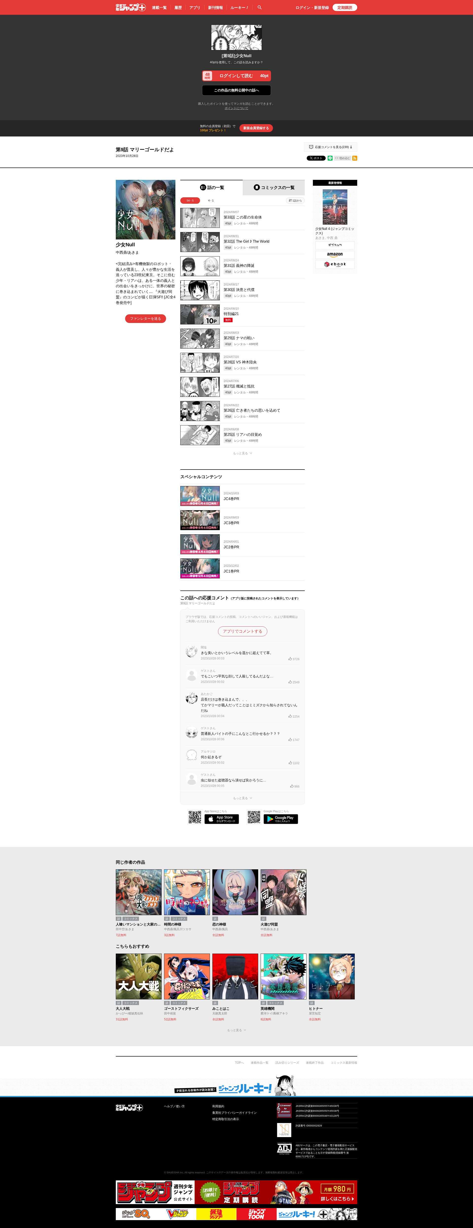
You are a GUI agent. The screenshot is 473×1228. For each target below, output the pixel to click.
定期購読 (345, 7)
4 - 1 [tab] (211, 200)
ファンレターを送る (145, 318)
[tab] (211, 187)
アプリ (195, 7)
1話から (297, 200)
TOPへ (239, 1062)
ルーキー (240, 7)
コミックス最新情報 (344, 1062)
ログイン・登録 (312, 7)
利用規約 (218, 1106)
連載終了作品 (315, 1062)
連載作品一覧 (260, 1062)
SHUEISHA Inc (175, 1172)
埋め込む (344, 158)
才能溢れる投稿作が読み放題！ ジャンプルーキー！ (236, 1085)
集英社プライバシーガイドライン (234, 1112)
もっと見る (240, 453)
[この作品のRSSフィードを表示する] (354, 158)
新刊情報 (215, 7)
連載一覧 (159, 7)
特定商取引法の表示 (225, 1119)
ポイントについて (236, 108)
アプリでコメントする (242, 631)
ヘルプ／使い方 (174, 1106)
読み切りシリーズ (287, 1062)
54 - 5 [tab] (190, 200)
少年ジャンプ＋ (131, 7)
